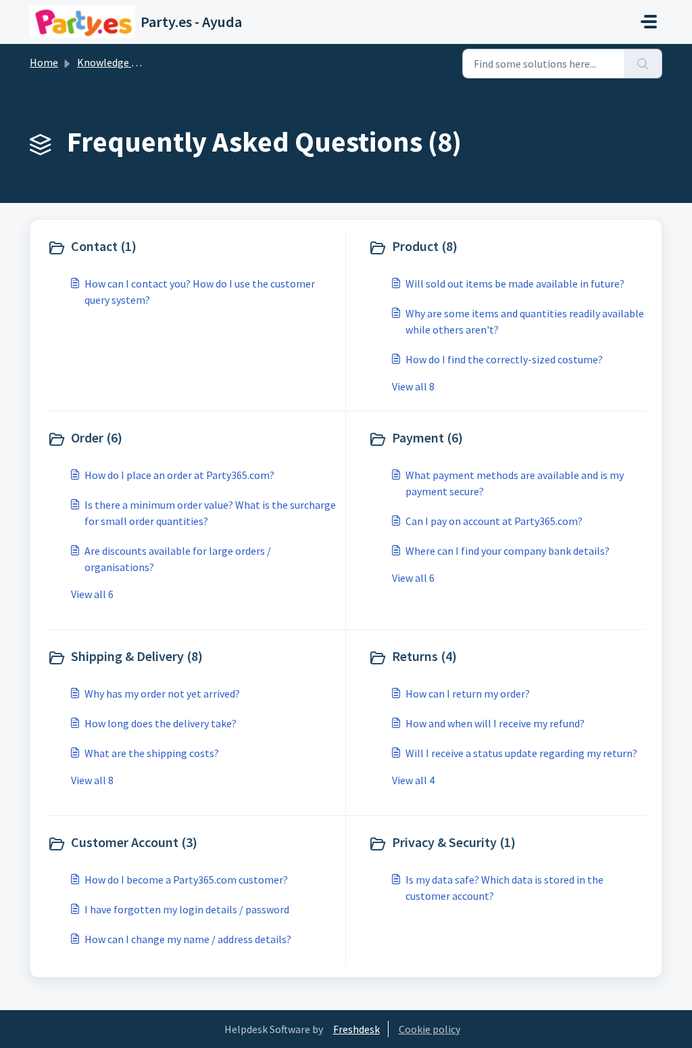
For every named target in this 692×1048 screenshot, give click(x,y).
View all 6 (92, 594)
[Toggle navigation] (648, 21)
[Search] (643, 63)
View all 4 (413, 780)
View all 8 (413, 386)
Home (44, 62)
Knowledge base (115, 62)
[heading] (193, 247)
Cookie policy (429, 1029)
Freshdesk (356, 1029)
